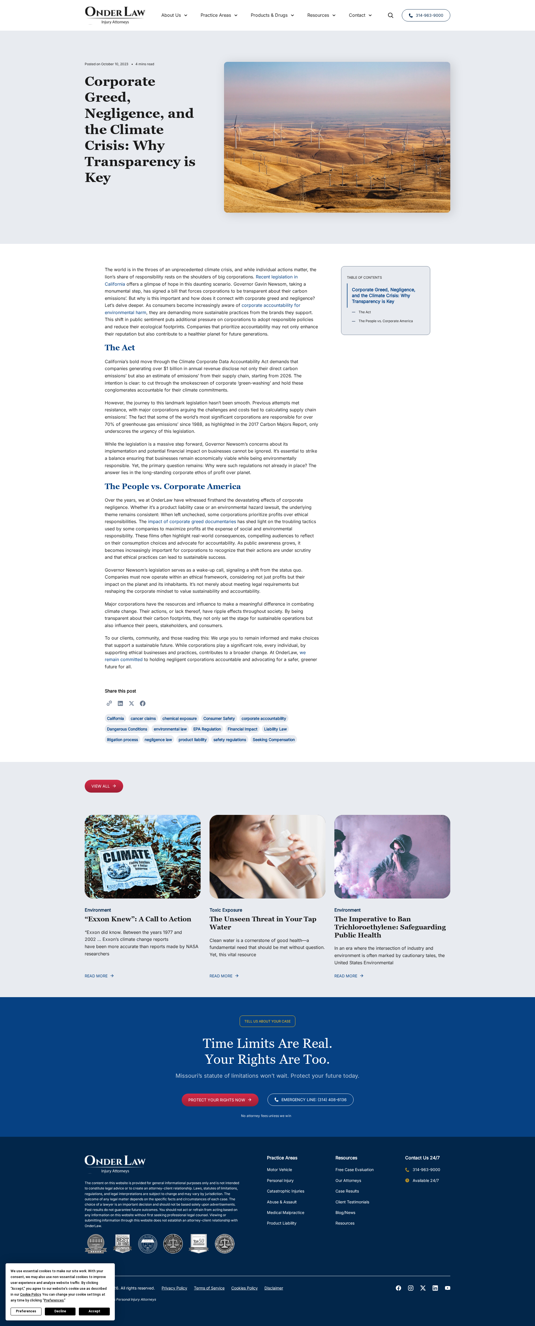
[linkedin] (435, 1288)
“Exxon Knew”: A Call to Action (138, 919)
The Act (365, 312)
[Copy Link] (109, 702)
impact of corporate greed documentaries (192, 521)
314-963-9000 (429, 15)
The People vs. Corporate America (386, 321)
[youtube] (447, 1288)
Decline (60, 1311)
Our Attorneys (348, 1180)
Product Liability (281, 1223)
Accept (94, 1311)
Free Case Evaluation (354, 1169)
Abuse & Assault (282, 1201)
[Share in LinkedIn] (120, 702)
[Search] (390, 15)
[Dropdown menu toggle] (186, 15)
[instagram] (411, 1288)
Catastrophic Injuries (285, 1191)
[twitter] (423, 1288)
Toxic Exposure (226, 910)
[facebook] (398, 1288)
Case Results (347, 1191)
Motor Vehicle (279, 1169)
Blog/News (345, 1212)
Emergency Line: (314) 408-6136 (314, 1099)
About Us (171, 15)
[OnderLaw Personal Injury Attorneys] (115, 15)
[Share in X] (131, 702)
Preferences (26, 1311)
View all (100, 786)
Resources (344, 1223)
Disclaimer (273, 1288)
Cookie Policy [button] (30, 1294)
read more (96, 975)
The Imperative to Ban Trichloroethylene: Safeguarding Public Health (390, 927)
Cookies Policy (244, 1288)
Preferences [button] (54, 1300)
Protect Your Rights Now (216, 1099)
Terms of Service (209, 1288)
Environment (98, 910)
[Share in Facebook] (142, 702)
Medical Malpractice (285, 1212)
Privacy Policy (174, 1288)
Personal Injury (280, 1180)
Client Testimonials (352, 1201)
